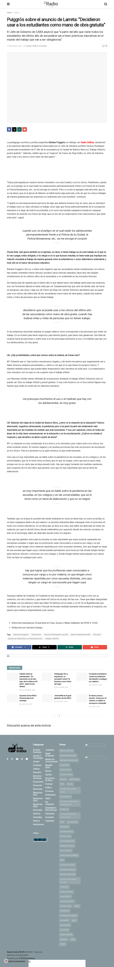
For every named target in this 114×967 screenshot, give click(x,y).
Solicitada (49, 821)
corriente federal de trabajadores (69, 803)
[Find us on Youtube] (17, 759)
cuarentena (72, 822)
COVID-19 (64, 809)
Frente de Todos (67, 865)
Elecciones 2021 (37, 793)
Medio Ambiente (49, 754)
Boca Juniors (66, 774)
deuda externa (66, 831)
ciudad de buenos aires (68, 790)
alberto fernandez (68, 755)
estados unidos (67, 846)
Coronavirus (65, 797)
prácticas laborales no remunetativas (25, 639)
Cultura (36, 769)
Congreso (37, 765)
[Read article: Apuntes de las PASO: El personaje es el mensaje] (12, 698)
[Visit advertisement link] (57, 658)
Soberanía (49, 814)
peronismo (65, 925)
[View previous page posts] (55, 716)
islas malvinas (66, 892)
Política (16, 13)
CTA (62, 822)
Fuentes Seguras (67, 870)
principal (64, 930)
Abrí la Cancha (66, 751)
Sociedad (43, 46)
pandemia (64, 911)
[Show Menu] (8, 4)
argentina (64, 765)
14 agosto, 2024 (96, 685)
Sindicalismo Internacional (51, 809)
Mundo (48, 771)
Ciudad (28, 46)
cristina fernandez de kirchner (68, 815)
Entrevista (37, 810)
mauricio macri (67, 901)
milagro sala (65, 906)
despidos (64, 827)
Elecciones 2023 (37, 799)
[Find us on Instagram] (22, 759)
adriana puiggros (21, 635)
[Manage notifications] (6, 961)
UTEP (62, 944)
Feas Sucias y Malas (69, 855)
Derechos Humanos (37, 777)
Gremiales (37, 817)
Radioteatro (50, 795)
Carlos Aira (74, 779)
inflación (64, 887)
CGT (62, 784)
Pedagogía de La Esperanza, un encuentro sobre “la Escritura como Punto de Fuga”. (62, 679)
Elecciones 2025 (37, 805)
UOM (73, 939)
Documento (38, 782)
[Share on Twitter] (14, 129)
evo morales (65, 850)
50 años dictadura (37, 751)
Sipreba (63, 939)
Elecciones (37, 789)
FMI (62, 860)
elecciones (65, 836)
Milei (77, 906)
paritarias (64, 920)
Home (9, 13)
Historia (36, 821)
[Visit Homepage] (57, 4)
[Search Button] (105, 4)
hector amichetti (67, 874)
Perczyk (97, 635)
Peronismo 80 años (50, 779)
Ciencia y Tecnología (38, 757)
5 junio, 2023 (95, 706)
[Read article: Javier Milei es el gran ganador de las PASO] (47, 698)
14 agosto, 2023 (61, 701)
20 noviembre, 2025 (28, 690)
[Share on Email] (24, 129)
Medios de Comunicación (51, 760)
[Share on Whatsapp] (19, 129)
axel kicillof (65, 770)
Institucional (38, 824)
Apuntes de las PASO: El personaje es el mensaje (28, 698)
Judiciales (49, 750)
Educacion (36, 635)
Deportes (37, 772)
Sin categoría (49, 803)
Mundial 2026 (48, 766)
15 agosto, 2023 (27, 704)
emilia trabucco (67, 841)
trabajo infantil (52, 639)
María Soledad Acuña (80, 635)
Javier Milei (65, 896)
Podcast (49, 784)
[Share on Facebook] (9, 129)
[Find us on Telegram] (27, 759)
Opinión (48, 774)
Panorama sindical (68, 915)
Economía (37, 785)
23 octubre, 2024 (61, 687)
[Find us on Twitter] (12, 759)
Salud (47, 798)
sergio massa (66, 934)
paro (74, 920)
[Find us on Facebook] (7, 759)
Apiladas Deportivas (69, 760)
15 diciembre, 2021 (14, 46)
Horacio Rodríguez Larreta (56, 635)
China (70, 784)
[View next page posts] (59, 716)
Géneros (36, 814)
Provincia (49, 791)
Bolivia (63, 779)
